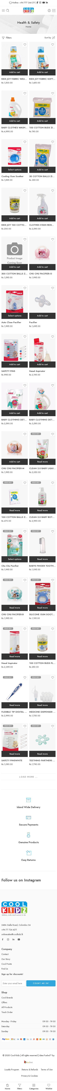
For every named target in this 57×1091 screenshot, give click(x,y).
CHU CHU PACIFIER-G (40, 273)
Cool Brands (7, 997)
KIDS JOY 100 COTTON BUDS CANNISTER (14, 225)
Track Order (7, 1012)
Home (28, 26)
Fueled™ (48, 1055)
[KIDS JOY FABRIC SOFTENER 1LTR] (42, 58)
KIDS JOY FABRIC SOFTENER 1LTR (42, 79)
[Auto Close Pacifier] (14, 302)
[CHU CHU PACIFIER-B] (14, 594)
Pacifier (33, 322)
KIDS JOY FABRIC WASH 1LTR (14, 79)
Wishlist (49, 1088)
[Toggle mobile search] (7, 10)
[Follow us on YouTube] (19, 939)
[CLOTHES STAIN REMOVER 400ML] (42, 204)
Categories (33, 1088)
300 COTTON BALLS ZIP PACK (14, 273)
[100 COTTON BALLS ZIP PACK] (14, 497)
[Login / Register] (49, 10)
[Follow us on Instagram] (8, 939)
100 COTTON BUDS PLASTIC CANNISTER (42, 663)
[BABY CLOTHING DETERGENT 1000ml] (42, 399)
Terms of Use (47, 1069)
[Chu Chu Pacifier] (14, 545)
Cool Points (6, 963)
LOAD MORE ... (28, 776)
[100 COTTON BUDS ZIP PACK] (42, 107)
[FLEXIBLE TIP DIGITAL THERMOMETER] (14, 691)
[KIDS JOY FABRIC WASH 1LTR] (14, 58)
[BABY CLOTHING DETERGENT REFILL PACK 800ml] (14, 399)
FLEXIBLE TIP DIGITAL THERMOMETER (14, 711)
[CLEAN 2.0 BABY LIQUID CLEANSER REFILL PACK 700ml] (42, 448)
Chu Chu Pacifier (10, 565)
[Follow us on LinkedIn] (13, 939)
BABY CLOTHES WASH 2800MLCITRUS (14, 127)
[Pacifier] (42, 302)
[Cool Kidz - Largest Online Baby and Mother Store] (28, 10)
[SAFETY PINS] (14, 350)
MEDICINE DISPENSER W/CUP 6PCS (42, 711)
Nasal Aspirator (37, 371)
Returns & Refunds (30, 1069)
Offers (4, 1002)
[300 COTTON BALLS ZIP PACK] (14, 253)
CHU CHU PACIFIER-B (12, 614)
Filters (8, 37)
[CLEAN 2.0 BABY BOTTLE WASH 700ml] (42, 497)
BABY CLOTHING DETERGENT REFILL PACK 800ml (14, 419)
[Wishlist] (25, 44)
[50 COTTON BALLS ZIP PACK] (42, 156)
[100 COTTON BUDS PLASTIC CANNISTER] (42, 643)
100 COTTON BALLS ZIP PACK (14, 517)
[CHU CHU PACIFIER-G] (42, 253)
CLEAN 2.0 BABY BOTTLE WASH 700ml (42, 517)
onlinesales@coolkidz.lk (12, 934)
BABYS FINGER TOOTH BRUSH (42, 565)
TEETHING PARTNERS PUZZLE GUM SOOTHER (42, 760)
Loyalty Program (12, 1069)
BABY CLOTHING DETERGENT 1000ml (42, 419)
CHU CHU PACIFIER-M (12, 468)
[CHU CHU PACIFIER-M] (14, 448)
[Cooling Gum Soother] (14, 156)
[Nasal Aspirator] (42, 350)
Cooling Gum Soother (12, 176)
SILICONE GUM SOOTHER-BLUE (42, 614)
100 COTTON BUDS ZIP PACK (42, 127)
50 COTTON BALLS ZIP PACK (42, 176)
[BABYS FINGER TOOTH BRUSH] (42, 545)
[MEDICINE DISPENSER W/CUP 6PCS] (42, 691)
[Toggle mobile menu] (3, 10)
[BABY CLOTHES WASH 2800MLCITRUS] (14, 107)
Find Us (4, 968)
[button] (14, 72)
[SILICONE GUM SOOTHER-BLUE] (42, 594)
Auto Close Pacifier (11, 322)
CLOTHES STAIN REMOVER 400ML (42, 225)
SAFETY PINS (8, 371)
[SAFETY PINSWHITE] (14, 740)
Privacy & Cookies (29, 1075)
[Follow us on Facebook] (2, 939)
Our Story (5, 959)
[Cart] (54, 10)
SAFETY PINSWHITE (11, 760)
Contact (4, 954)
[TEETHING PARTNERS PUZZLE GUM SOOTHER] (42, 740)
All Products (6, 1007)
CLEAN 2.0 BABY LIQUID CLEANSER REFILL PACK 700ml (42, 468)
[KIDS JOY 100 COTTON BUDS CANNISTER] (14, 204)
